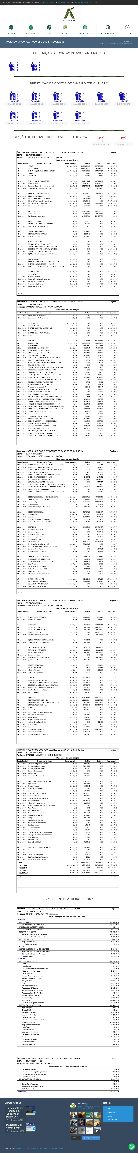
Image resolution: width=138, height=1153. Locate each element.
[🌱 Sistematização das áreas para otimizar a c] (97, 1130)
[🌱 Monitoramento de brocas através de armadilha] (81, 1130)
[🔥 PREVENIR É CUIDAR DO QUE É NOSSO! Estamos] (81, 1115)
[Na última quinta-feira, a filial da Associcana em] (73, 1130)
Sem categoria (112, 1120)
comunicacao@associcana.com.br (85, 2)
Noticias (109, 1116)
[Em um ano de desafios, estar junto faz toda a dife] (73, 1115)
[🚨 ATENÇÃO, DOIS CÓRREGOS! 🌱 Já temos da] (89, 1115)
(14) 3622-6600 (48, 2)
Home (126, 41)
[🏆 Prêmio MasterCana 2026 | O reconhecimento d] (81, 1122)
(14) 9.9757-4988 (64, 2)
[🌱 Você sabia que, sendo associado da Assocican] (89, 1122)
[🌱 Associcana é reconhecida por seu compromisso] (73, 1122)
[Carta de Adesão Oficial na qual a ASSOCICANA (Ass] (89, 1130)
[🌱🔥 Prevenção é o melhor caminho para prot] (97, 1115)
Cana (109, 1108)
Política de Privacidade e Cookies (51, 1148)
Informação (111, 1112)
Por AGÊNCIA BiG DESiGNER (27, 1148)
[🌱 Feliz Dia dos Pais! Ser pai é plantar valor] (97, 1122)
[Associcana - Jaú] (69, 14)
